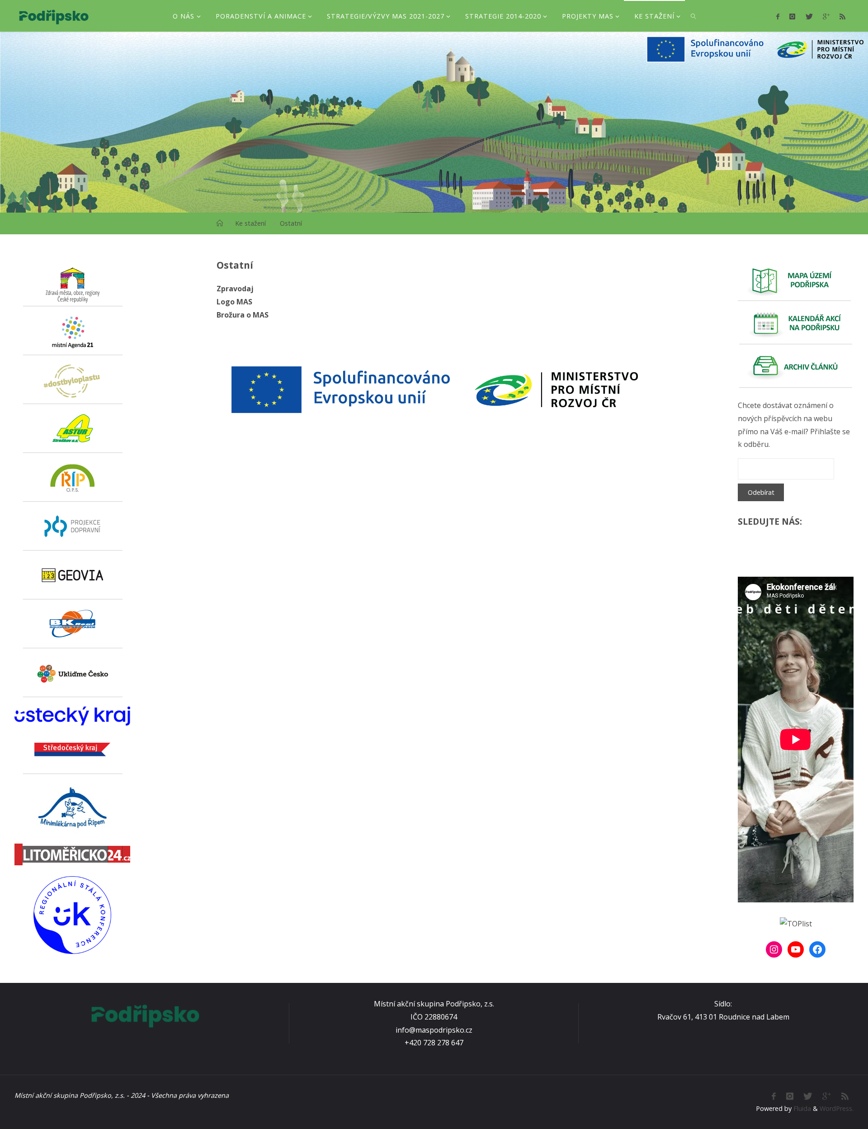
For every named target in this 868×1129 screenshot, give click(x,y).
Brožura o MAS (243, 315)
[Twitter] (808, 16)
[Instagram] (792, 16)
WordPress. (837, 1108)
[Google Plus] (826, 16)
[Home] (220, 223)
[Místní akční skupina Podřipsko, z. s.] (53, 16)
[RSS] (842, 16)
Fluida (801, 1108)
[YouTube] (796, 949)
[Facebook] (777, 16)
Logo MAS (234, 302)
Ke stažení (250, 223)
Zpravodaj (235, 289)
